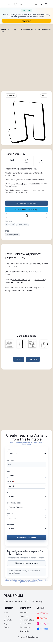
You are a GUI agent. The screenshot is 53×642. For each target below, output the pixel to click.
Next (44, 95)
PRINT (19, 359)
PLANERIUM (13, 595)
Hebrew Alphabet (12, 235)
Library (13, 29)
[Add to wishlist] (26, 215)
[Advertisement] (26, 60)
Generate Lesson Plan (26, 537)
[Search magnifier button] (36, 4)
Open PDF (32, 359)
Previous (11, 95)
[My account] (40, 3)
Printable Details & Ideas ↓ (26, 203)
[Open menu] (8, 3)
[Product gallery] (26, 121)
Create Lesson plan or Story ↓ (26, 209)
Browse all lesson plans (26, 563)
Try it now (26, 21)
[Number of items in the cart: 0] (45, 4)
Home (3, 29)
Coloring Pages (27, 29)
